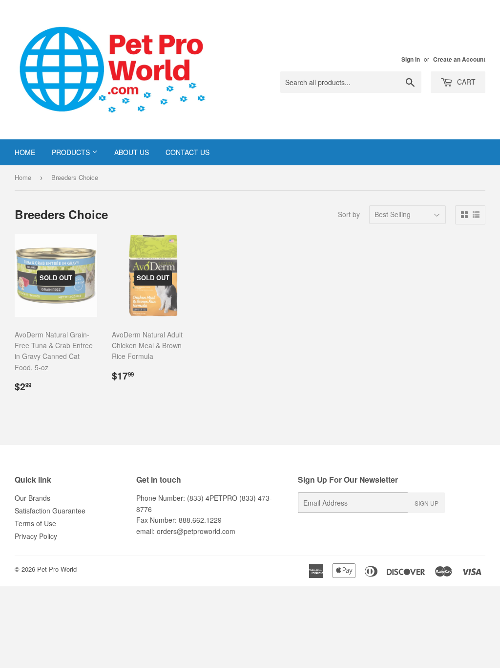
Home (25, 152)
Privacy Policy (36, 536)
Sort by (349, 214)
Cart (465, 82)
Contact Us (187, 152)
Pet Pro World (57, 569)
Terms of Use (35, 523)
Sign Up (426, 503)
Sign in (410, 59)
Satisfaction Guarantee (50, 510)
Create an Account (459, 59)
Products (72, 152)
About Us (131, 152)
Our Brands (32, 498)
